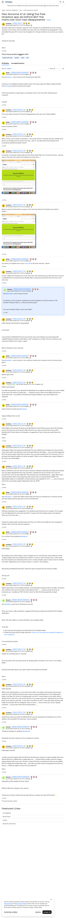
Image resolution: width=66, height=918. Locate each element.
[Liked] (29, 23)
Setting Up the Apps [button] (7, 57)
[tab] (5, 63)
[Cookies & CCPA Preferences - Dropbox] (28, 906)
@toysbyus (8, 77)
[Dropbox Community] (9, 2)
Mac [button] (27, 57)
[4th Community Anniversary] (31, 73)
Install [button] (22, 57)
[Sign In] (63, 2)
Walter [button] (8, 73)
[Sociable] (33, 73)
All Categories (7, 813)
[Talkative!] (27, 23)
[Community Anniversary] (24, 23)
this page (8, 86)
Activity (5, 820)
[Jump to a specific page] (63, 68)
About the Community (9, 823)
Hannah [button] (9, 289)
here (44, 5)
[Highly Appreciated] (36, 73)
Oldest (9, 68)
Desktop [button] (17, 57)
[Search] (60, 2)
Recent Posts (6, 816)
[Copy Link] (31, 25)
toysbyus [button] (8, 23)
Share (4, 51)
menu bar (27, 263)
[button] (3, 24)
